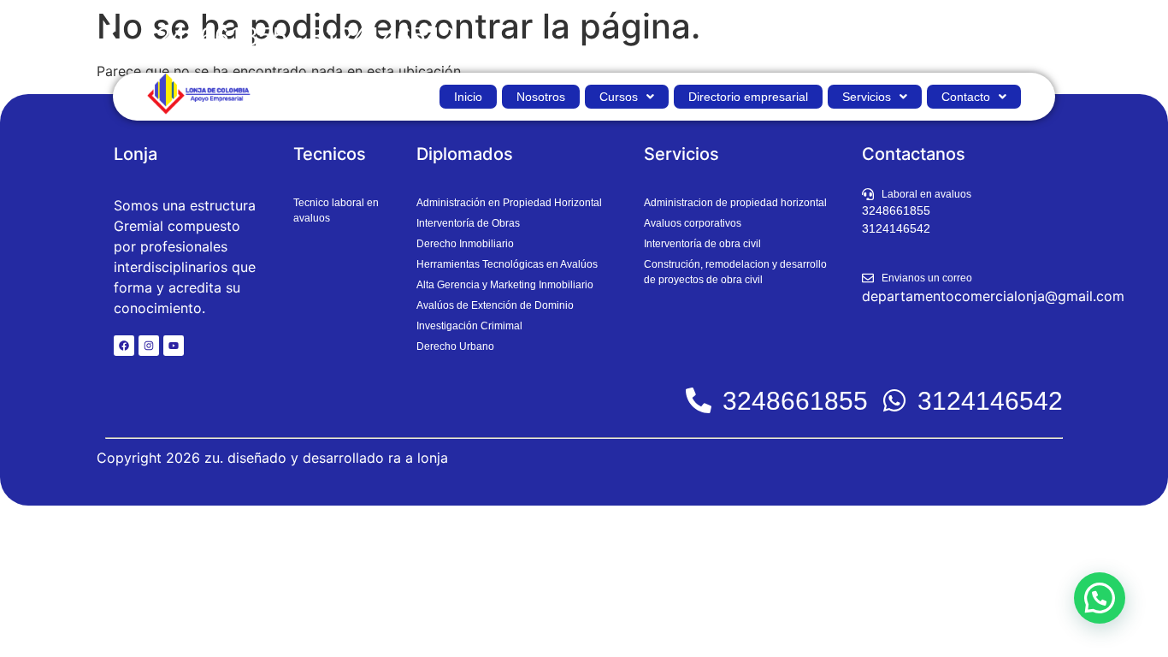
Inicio (468, 97)
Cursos (618, 97)
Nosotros (540, 97)
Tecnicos (329, 154)
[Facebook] (124, 345)
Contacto (965, 97)
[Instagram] (149, 345)
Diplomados (464, 154)
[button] (627, 97)
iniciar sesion (1017, 36)
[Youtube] (173, 345)
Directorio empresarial (748, 97)
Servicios (866, 97)
